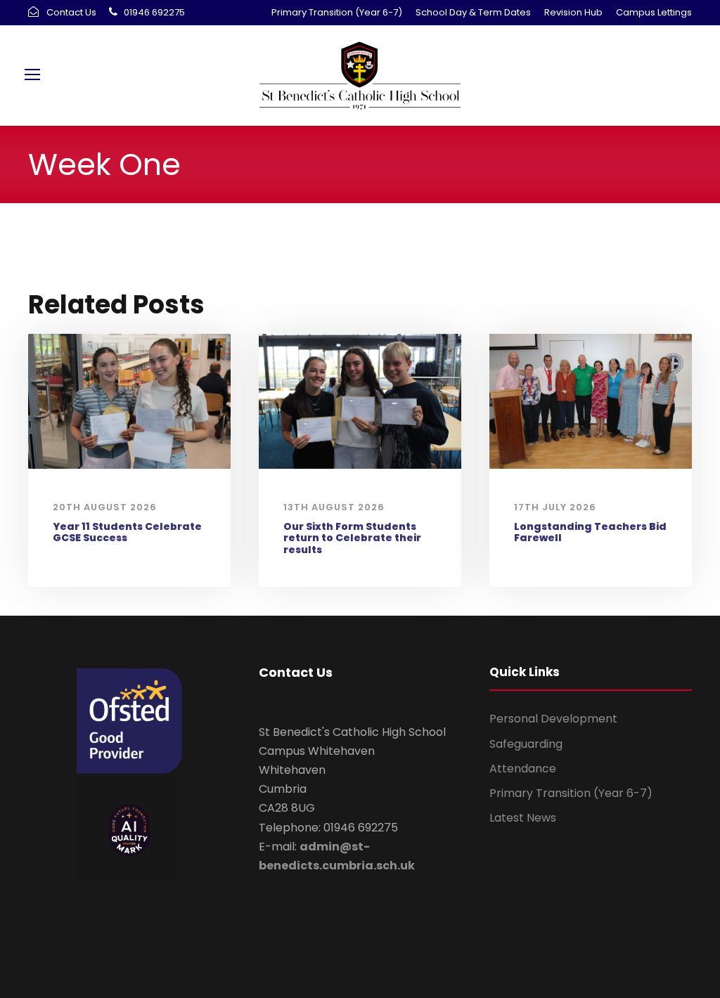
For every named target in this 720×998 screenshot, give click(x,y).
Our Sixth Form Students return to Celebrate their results (352, 538)
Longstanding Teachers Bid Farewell (590, 532)
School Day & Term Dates (473, 12)
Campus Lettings (654, 12)
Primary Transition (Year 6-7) (336, 12)
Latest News (522, 818)
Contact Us (71, 12)
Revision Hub (573, 12)
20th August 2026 (105, 507)
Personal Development (553, 719)
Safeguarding (525, 744)
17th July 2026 (555, 507)
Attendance (522, 768)
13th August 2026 (334, 507)
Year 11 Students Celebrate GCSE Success (127, 532)
